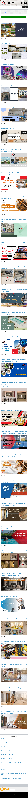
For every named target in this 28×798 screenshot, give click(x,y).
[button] (25, 7)
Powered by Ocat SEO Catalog (14, 797)
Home (2, 793)
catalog (20, 793)
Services (6, 793)
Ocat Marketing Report (9, 795)
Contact (16, 793)
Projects (11, 793)
